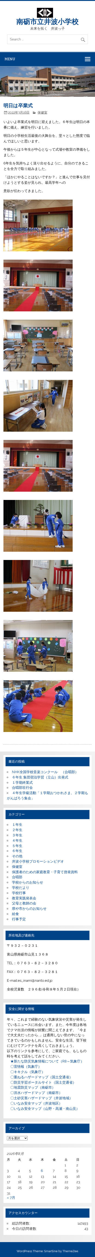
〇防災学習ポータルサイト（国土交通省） (41, 1082)
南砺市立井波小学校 (47, 21)
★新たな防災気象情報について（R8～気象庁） (45, 1061)
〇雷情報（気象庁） (24, 1067)
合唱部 (17, 877)
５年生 (17, 846)
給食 (15, 914)
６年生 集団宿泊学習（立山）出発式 (40, 777)
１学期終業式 (22, 783)
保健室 (42, 112)
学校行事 (19, 893)
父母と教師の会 (24, 903)
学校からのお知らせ (27, 882)
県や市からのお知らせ (29, 909)
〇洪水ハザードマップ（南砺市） (34, 1093)
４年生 (17, 840)
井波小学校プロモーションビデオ (38, 861)
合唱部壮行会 (22, 788)
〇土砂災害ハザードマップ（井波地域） (40, 1098)
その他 (17, 856)
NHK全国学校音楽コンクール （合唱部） (45, 772)
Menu (10, 59)
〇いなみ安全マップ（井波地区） (34, 1103)
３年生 (17, 835)
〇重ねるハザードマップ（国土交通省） (40, 1077)
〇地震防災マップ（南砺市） (31, 1087)
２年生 (17, 830)
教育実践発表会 (24, 898)
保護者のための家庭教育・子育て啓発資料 (45, 872)
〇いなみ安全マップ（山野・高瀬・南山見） (43, 1109)
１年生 (17, 825)
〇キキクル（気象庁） (26, 1072)
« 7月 (11, 1198)
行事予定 (19, 919)
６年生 (17, 851)
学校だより (20, 888)
